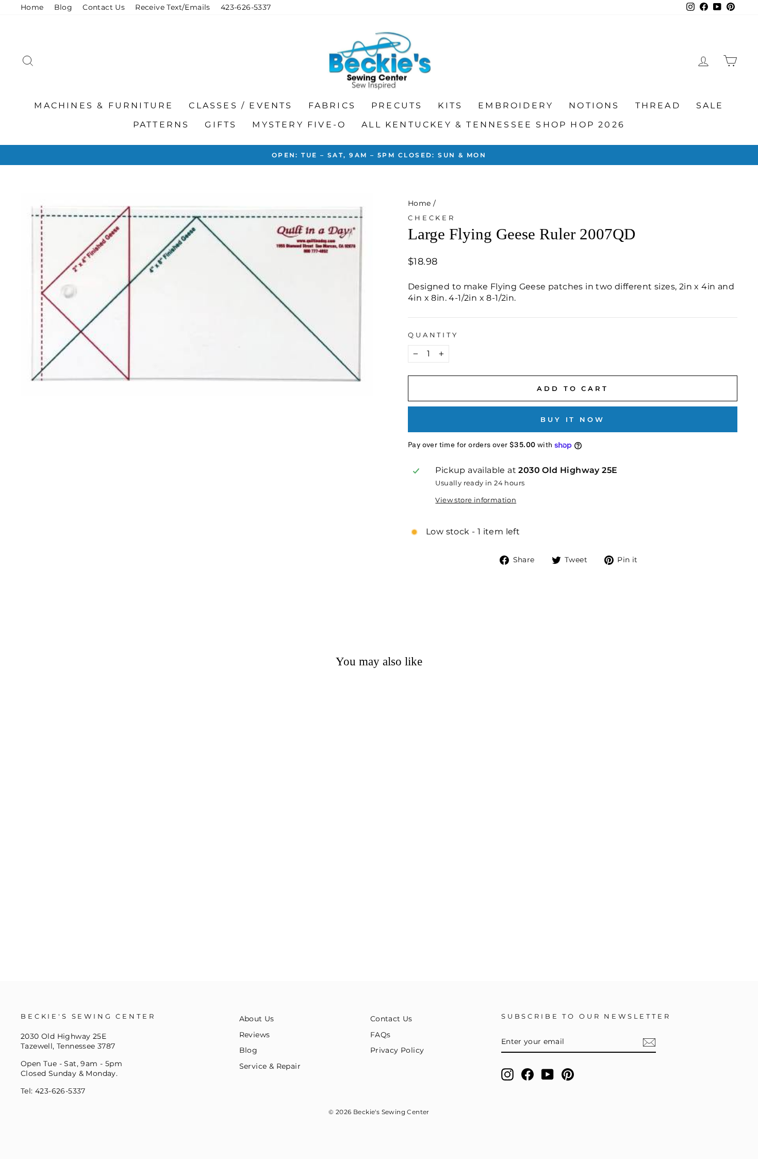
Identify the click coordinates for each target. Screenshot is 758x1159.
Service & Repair (270, 1066)
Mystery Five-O (299, 124)
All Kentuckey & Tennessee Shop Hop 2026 (493, 124)
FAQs (380, 1035)
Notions (594, 105)
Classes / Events (240, 105)
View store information (475, 500)
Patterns (161, 124)
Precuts (396, 105)
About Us (256, 1019)
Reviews (254, 1035)
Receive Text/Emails (172, 7)
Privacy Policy (397, 1050)
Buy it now (572, 419)
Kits (450, 105)
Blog (63, 7)
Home (32, 7)
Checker (431, 218)
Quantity (433, 335)
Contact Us (104, 7)
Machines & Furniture (103, 105)
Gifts (221, 124)
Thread (658, 105)
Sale (710, 105)
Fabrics (332, 105)
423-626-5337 (246, 7)
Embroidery (515, 105)
